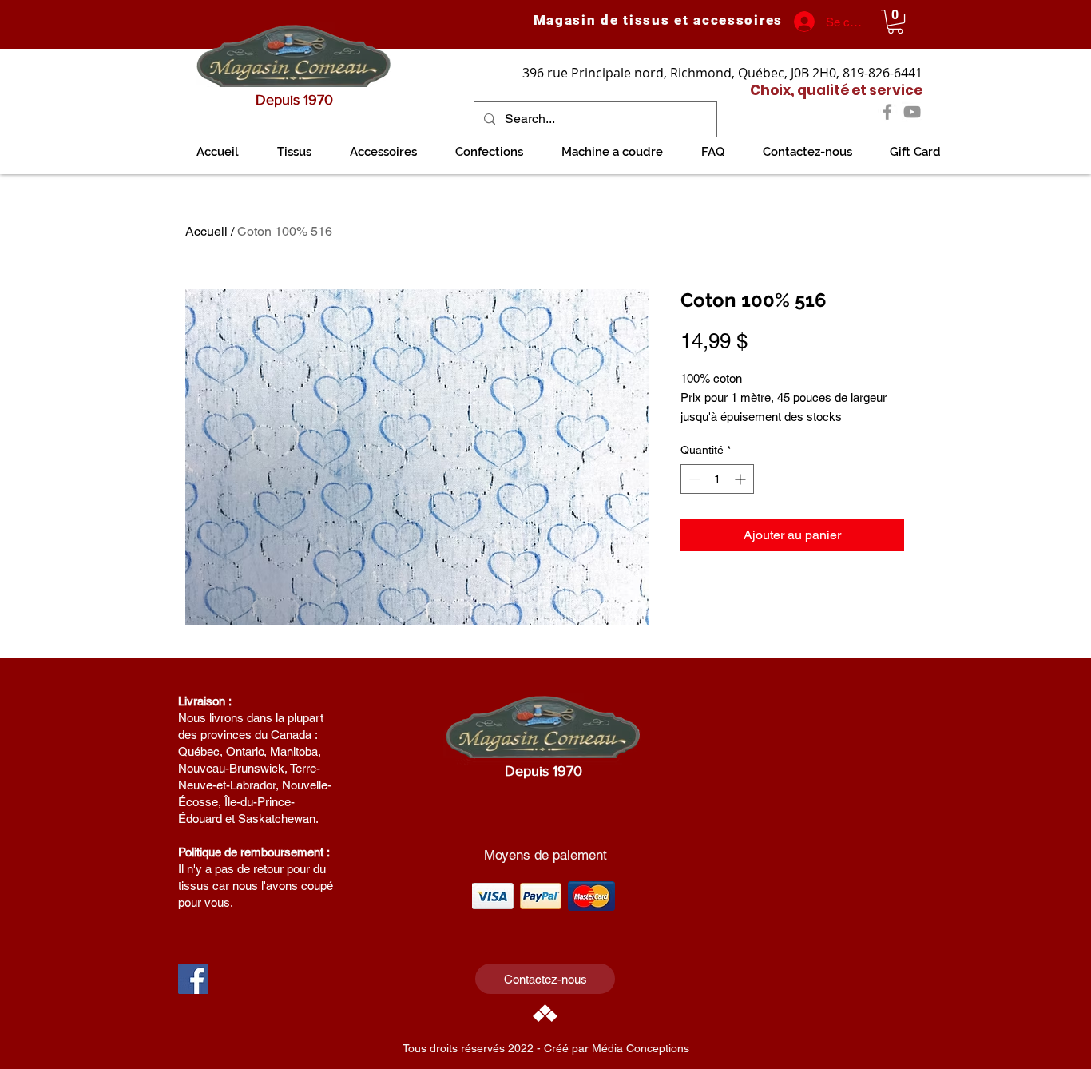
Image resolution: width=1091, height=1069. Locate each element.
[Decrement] (693, 479)
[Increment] (742, 479)
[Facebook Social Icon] (193, 979)
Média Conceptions (640, 1048)
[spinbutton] (717, 479)
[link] (895, 22)
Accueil (206, 231)
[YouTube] (912, 111)
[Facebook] (887, 111)
